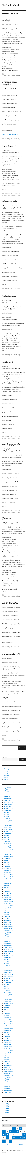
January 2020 (8, 947)
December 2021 (8, 899)
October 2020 (8, 928)
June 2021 (6, 912)
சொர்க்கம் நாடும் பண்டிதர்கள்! (9, 83)
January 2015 (7, 1067)
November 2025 (8, 804)
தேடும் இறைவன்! (9, 296)
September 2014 (8, 1075)
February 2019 (8, 970)
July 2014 (6, 1080)
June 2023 (6, 862)
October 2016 (7, 1026)
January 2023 (7, 872)
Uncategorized (6, 75)
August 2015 (7, 1053)
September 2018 (8, 980)
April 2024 (7, 841)
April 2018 (7, 991)
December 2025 (8, 802)
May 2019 (6, 964)
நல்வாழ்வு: (6, 777)
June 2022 (6, 887)
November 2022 (8, 877)
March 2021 (7, 918)
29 (10, 1141)
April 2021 (7, 916)
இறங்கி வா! (7, 518)
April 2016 (7, 1036)
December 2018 (8, 974)
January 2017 (7, 1020)
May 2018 (6, 988)
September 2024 (8, 831)
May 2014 (6, 1084)
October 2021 (7, 904)
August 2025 (7, 810)
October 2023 (7, 854)
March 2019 (7, 968)
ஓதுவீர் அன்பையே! (10, 603)
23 (14, 1138)
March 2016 (7, 1038)
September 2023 (8, 856)
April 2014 (7, 1086)
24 (17, 1138)
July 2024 (6, 835)
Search (4, 757)
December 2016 (8, 1022)
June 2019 (6, 962)
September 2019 (8, 955)
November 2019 (8, 951)
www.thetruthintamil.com (10, 134)
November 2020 (8, 926)
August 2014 (7, 1078)
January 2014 (7, 1092)
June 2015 (6, 1057)
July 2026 (6, 790)
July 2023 (6, 860)
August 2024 (7, 833)
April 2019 (7, 966)
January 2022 (7, 897)
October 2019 (7, 953)
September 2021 (8, 906)
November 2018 (8, 976)
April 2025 (7, 819)
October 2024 (8, 829)
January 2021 (7, 922)
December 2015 (8, 1044)
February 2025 (8, 821)
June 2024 (6, 837)
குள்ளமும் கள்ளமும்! (11, 654)
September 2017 (8, 1003)
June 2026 (6, 792)
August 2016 (7, 1030)
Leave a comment (15, 75)
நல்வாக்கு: (6, 773)
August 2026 (7, 788)
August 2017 (7, 1005)
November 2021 (8, 901)
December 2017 (8, 999)
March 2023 (7, 868)
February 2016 (8, 1040)
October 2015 (7, 1049)
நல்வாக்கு (6, 771)
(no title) (6, 1104)
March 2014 (7, 1088)
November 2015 (8, 1046)
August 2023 (7, 858)
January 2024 (7, 848)
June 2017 (6, 1009)
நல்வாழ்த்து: (6, 775)
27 (4, 1141)
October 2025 (7, 806)
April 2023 (7, 866)
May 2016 (6, 1034)
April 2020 (7, 941)
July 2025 (6, 812)
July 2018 (6, 984)
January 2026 (7, 800)
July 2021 (6, 910)
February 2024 (8, 846)
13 (3, 1135)
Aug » (21, 1144)
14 (7, 1135)
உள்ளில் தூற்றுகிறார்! (11, 444)
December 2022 (8, 875)
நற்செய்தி (6, 779)
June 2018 (6, 986)
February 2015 (8, 1065)
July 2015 (6, 1055)
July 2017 (6, 1007)
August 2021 (7, 908)
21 (7, 1138)
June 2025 (6, 814)
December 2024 (8, 825)
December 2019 (8, 949)
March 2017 (7, 1015)
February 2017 (8, 1017)
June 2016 (6, 1032)
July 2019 (6, 959)
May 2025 (6, 817)
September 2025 (8, 808)
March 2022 (7, 893)
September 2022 (8, 881)
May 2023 (6, 864)
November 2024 (8, 827)
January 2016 (7, 1042)
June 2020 (7, 937)
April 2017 (7, 1013)
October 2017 (7, 1001)
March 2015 (7, 1063)
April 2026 (7, 796)
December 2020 (8, 924)
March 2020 (7, 943)
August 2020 (7, 933)
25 (20, 1138)
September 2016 (8, 1028)
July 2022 (6, 885)
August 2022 (7, 883)
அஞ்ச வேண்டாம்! (9, 146)
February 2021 (8, 920)
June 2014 (6, 1082)
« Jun (6, 1144)
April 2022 (7, 891)
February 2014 (8, 1090)
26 (24, 1138)
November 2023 (8, 852)
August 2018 (7, 982)
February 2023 (8, 870)
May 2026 (6, 794)
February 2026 (8, 798)
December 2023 (8, 850)
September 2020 (8, 930)
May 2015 (6, 1059)
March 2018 (7, 993)
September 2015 (8, 1051)
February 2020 (8, 945)
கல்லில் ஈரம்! (7, 362)
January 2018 (7, 997)
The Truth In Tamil (10, 5)
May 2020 (6, 939)
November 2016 (8, 1024)
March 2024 (7, 843)
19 (24, 1135)
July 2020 (6, 935)
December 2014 (8, 1069)
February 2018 (8, 995)
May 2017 (6, 1011)
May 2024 (6, 839)
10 (17, 1131)
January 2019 (7, 972)
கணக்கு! (6, 20)
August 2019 (7, 957)
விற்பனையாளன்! (9, 201)
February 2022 (8, 895)
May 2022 (6, 889)
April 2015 (7, 1061)
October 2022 (7, 879)
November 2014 (8, 1071)
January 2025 (7, 823)
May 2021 (6, 914)
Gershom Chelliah (8, 74)
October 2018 (7, 978)
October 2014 (7, 1073)
